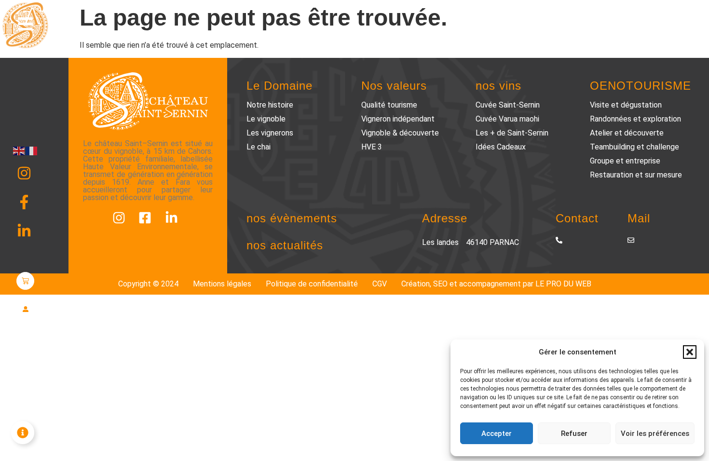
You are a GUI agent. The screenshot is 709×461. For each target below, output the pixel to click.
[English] (19, 150)
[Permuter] (22, 432)
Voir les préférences (655, 433)
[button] (690, 352)
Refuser (574, 433)
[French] (32, 150)
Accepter (496, 433)
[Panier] (25, 281)
